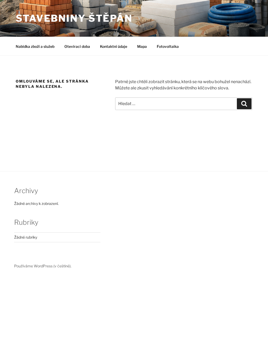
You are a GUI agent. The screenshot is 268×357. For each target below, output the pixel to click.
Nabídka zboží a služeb (35, 46)
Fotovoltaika (168, 46)
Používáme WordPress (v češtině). (42, 266)
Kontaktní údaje (113, 46)
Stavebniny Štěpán (74, 18)
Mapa (142, 46)
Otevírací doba (77, 46)
